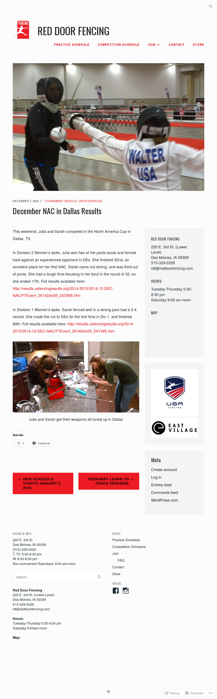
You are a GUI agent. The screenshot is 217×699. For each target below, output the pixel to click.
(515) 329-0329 (24, 549)
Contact (177, 44)
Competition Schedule (119, 44)
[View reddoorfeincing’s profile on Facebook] (116, 590)
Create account (164, 469)
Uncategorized (91, 201)
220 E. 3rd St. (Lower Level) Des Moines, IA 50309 (33, 597)
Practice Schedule (71, 44)
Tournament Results (60, 201)
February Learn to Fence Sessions (108, 481)
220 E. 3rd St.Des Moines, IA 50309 (29, 542)
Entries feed (161, 484)
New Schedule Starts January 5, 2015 (42, 483)
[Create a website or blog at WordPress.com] (108, 691)
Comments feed (164, 492)
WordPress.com (164, 500)
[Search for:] (210, 6)
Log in (156, 477)
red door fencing (74, 30)
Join (152, 44)
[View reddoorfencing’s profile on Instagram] (126, 590)
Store (198, 44)
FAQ (120, 560)
